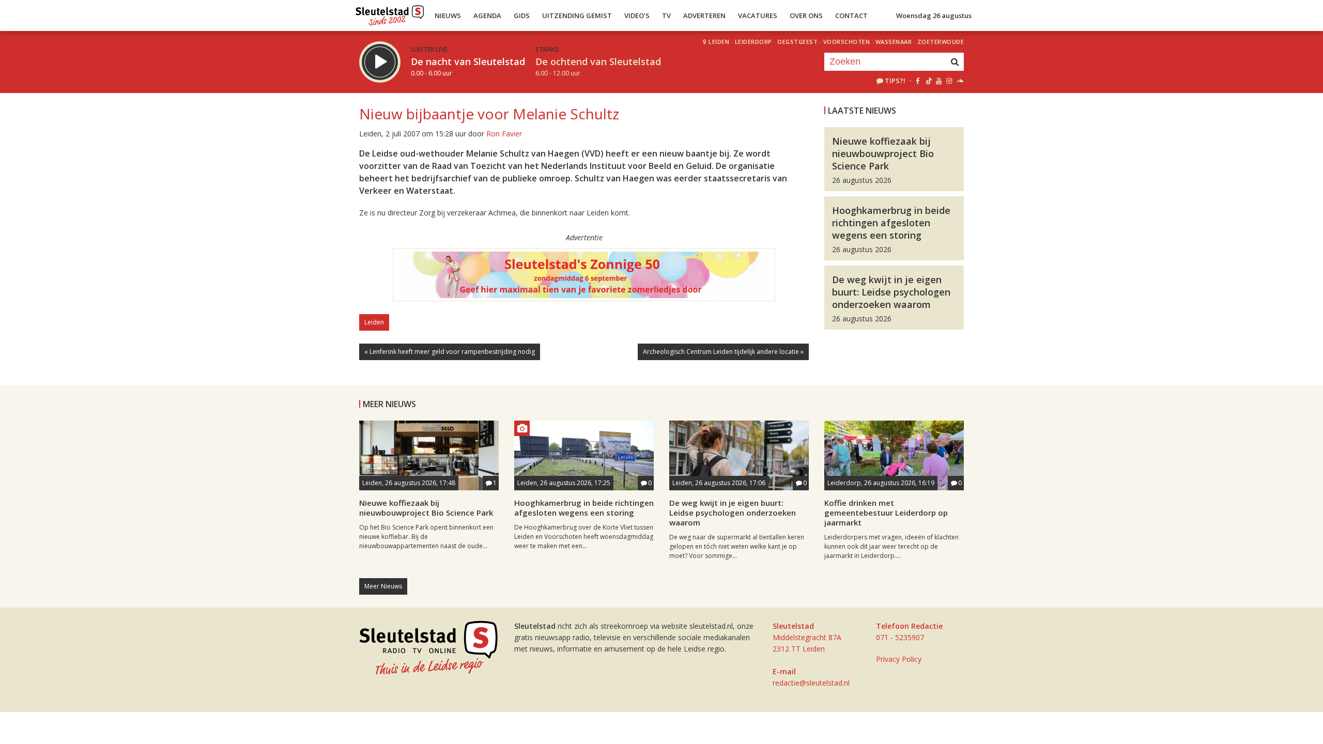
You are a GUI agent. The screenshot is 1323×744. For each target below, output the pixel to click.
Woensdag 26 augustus (934, 15)
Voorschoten (846, 41)
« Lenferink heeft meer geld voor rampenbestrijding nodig (449, 351)
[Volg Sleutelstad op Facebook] (917, 80)
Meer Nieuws (383, 586)
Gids (522, 15)
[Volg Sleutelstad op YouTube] (938, 80)
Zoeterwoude (940, 41)
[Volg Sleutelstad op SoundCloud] (959, 80)
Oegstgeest (797, 41)
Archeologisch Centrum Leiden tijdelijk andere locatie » (723, 351)
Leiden (719, 41)
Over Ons (806, 15)
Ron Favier (504, 133)
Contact (851, 15)
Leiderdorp (753, 41)
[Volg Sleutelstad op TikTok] (928, 80)
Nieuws (448, 15)
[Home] (390, 13)
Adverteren (704, 15)
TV (666, 15)
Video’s (637, 15)
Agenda (487, 15)
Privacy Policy (898, 659)
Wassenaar (893, 41)
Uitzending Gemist (577, 15)
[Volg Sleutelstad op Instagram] (949, 80)
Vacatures (757, 15)
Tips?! (895, 80)
